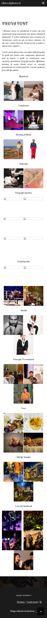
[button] (41, 602)
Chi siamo (21, 602)
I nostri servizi (32, 602)
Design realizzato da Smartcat (22, 611)
